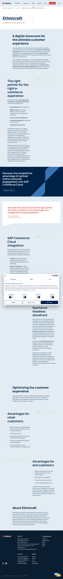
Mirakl (43, 542)
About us (39, 3)
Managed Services (21, 561)
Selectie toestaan (31, 302)
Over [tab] (50, 279)
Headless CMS (45, 540)
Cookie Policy (25, 575)
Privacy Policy (17, 575)
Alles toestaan (49, 302)
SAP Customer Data (22, 542)
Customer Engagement (22, 558)
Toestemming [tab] (13, 279)
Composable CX (46, 536)
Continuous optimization (23, 560)
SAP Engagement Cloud (22, 540)
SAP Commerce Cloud (22, 539)
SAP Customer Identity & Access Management (28, 544)
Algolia (43, 544)
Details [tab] (31, 279)
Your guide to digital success (8, 8)
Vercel (43, 545)
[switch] (24, 297)
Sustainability (35, 563)
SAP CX (19, 536)
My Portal (44, 539)
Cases (33, 3)
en (59, 3)
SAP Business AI (21, 547)
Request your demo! (9, 190)
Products (17, 3)
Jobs (45, 3)
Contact (52, 3)
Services (25, 3)
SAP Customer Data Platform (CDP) (25, 545)
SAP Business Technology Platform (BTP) (27, 549)
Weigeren (13, 302)
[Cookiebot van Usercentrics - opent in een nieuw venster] (52, 276)
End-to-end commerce (22, 556)
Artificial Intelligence (22, 563)
